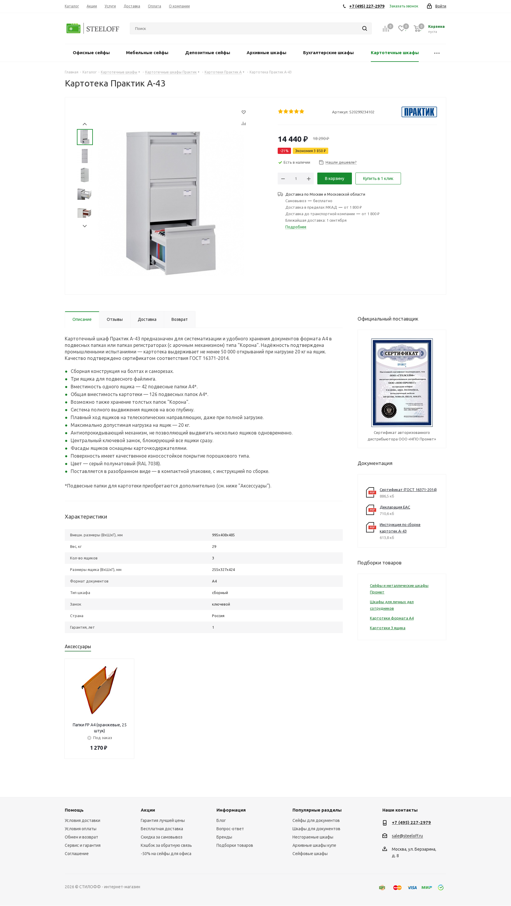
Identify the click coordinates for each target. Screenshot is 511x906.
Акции (148, 809)
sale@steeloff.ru (407, 836)
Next (85, 226)
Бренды (224, 837)
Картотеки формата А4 (392, 618)
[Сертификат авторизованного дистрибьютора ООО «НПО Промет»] (402, 382)
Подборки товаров (234, 845)
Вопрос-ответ (230, 828)
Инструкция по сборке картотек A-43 (400, 527)
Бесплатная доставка (162, 828)
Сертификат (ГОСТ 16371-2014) (408, 489)
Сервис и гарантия (83, 845)
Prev (85, 124)
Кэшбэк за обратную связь (166, 845)
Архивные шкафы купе (314, 845)
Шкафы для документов (316, 828)
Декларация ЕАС (395, 507)
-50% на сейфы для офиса (166, 853)
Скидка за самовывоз (161, 837)
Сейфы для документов (316, 820)
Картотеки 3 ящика (387, 628)
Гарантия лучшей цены (163, 820)
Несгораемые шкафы (312, 837)
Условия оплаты (80, 828)
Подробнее (295, 227)
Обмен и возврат (81, 837)
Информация (231, 809)
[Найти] (365, 28)
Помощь (74, 809)
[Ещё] (437, 53)
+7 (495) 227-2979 (411, 822)
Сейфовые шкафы (310, 853)
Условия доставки (82, 820)
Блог (221, 820)
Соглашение (77, 853)
